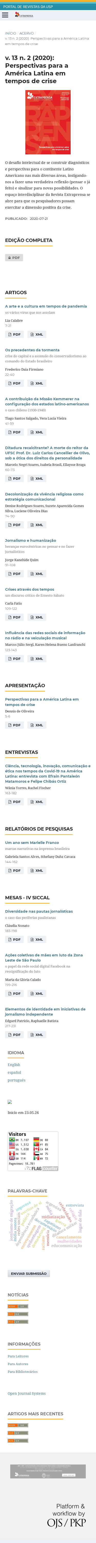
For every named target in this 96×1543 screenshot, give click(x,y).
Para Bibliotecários (23, 1371)
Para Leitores (18, 1356)
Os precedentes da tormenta (46, 355)
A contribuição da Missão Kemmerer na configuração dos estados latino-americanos (47, 404)
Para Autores (18, 1364)
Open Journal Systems (27, 1393)
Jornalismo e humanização (39, 546)
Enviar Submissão (29, 1273)
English (14, 1064)
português (16, 1080)
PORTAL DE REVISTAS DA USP (28, 7)
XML (39, 334)
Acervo (26, 33)
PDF (12, 258)
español (14, 1072)
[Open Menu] (5, 15)
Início (10, 33)
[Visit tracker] (10, 1102)
